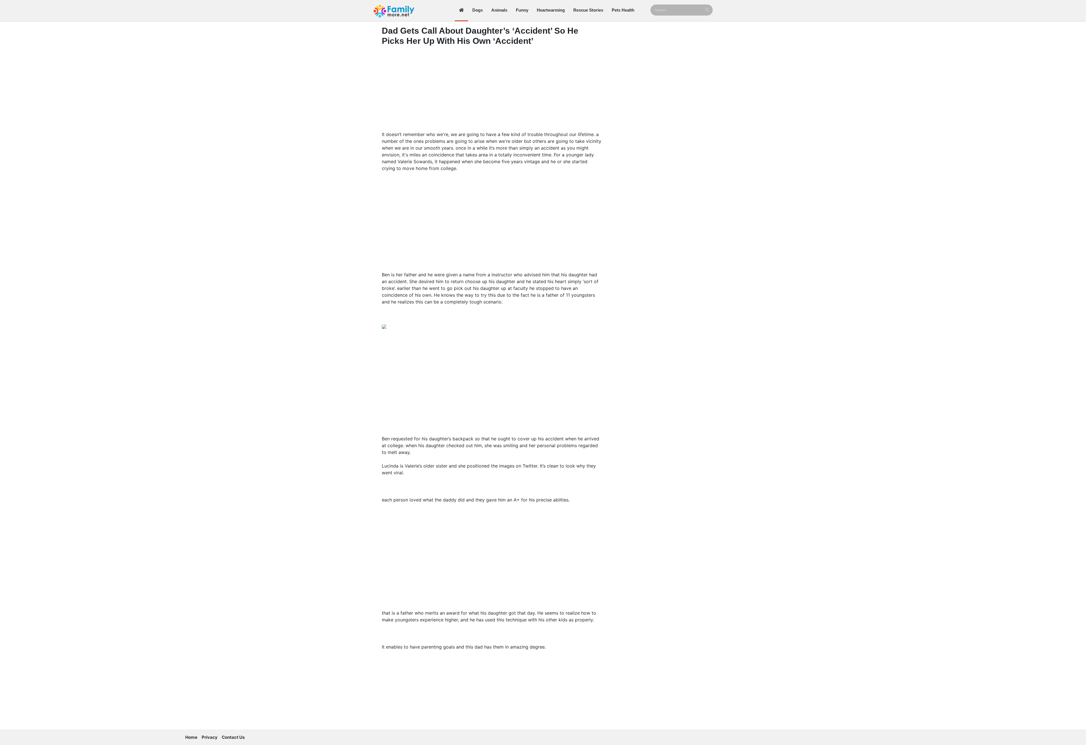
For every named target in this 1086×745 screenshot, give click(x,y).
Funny (522, 10)
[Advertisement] (492, 90)
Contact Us (233, 737)
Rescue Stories (588, 10)
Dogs (477, 10)
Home (191, 737)
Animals (499, 10)
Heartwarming (551, 10)
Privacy (209, 737)
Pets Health (623, 10)
